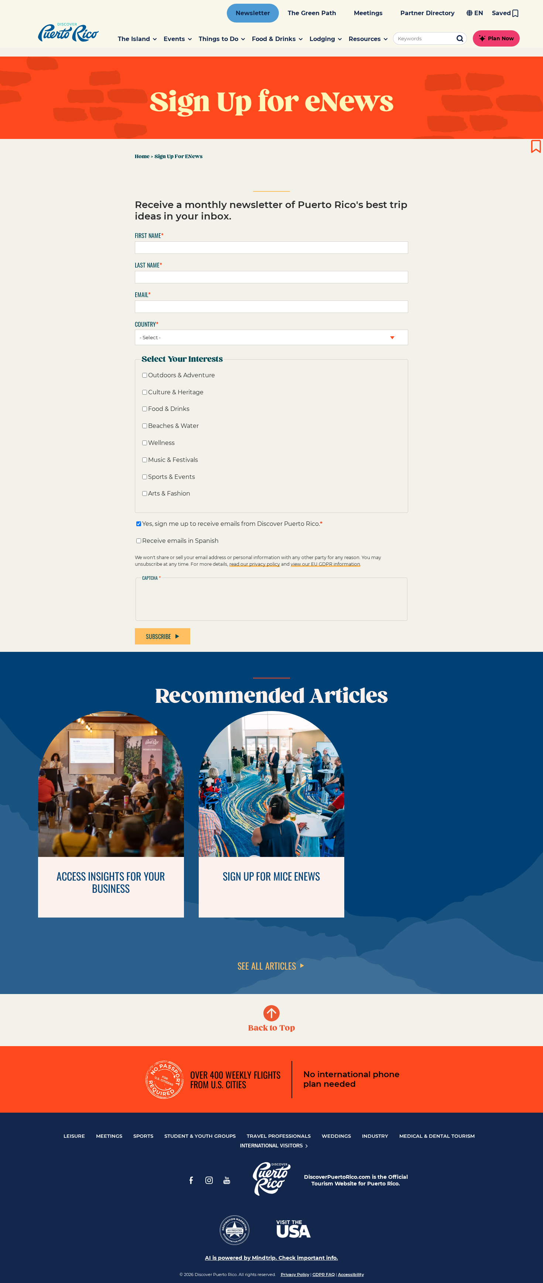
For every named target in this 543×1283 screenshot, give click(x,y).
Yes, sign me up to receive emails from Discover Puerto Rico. (231, 523)
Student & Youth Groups (200, 1136)
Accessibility (351, 1274)
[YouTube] (227, 1180)
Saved (501, 13)
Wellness (161, 442)
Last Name (147, 265)
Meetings (368, 13)
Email (141, 295)
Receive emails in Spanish (180, 540)
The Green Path (312, 13)
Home (142, 156)
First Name (148, 235)
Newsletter (253, 13)
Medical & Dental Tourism (437, 1136)
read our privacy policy (254, 564)
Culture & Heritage (176, 392)
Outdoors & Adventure (181, 375)
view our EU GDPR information (325, 564)
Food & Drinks (168, 408)
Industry (375, 1136)
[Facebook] (191, 1180)
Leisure (74, 1136)
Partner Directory (427, 13)
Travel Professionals (279, 1136)
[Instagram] (209, 1180)
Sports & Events (171, 476)
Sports (143, 1136)
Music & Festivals (173, 459)
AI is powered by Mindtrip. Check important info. (271, 1258)
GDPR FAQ (324, 1274)
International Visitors (272, 1145)
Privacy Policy (295, 1274)
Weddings (336, 1136)
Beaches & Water (173, 425)
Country (145, 324)
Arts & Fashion (169, 493)
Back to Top (271, 1028)
